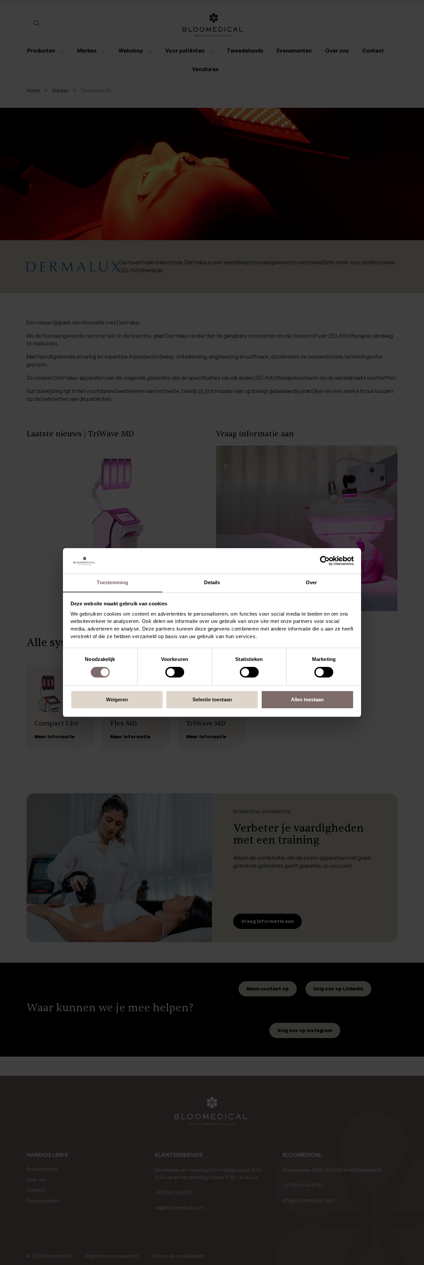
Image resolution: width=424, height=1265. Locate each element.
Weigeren (117, 699)
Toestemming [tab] (112, 582)
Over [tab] (311, 582)
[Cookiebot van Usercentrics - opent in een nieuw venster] (325, 561)
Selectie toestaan (212, 699)
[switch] (174, 672)
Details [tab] (212, 582)
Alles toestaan (307, 699)
